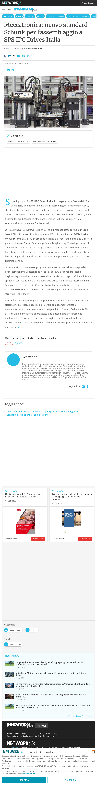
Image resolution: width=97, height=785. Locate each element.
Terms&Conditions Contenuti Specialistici (24, 736)
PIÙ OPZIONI (71, 780)
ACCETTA (24, 780)
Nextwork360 (13, 747)
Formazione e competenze (78, 16)
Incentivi (40, 16)
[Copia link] (23, 56)
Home (7, 48)
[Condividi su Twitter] (14, 56)
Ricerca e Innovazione (55, 16)
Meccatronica (35, 48)
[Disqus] (48, 453)
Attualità (19, 16)
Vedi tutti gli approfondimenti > (79, 716)
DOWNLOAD (38, 539)
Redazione (9, 69)
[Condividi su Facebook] (5, 56)
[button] (7, 9)
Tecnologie (29, 16)
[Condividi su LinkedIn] (10, 56)
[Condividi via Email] (19, 56)
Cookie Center (49, 736)
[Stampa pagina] (28, 56)
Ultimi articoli (8, 16)
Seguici (40, 725)
